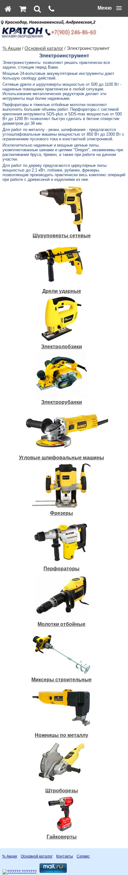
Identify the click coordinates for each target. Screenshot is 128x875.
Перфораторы (61, 568)
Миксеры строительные (61, 679)
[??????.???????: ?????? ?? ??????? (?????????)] (19, 871)
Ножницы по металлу (61, 735)
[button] (109, 8)
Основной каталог (44, 48)
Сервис (83, 856)
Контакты (64, 856)
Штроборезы (61, 790)
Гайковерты (62, 836)
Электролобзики (61, 346)
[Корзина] (22, 9)
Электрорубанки (61, 402)
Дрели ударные (61, 291)
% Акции (11, 48)
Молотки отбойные (61, 624)
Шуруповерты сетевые (62, 235)
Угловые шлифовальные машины (61, 457)
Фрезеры (61, 513)
